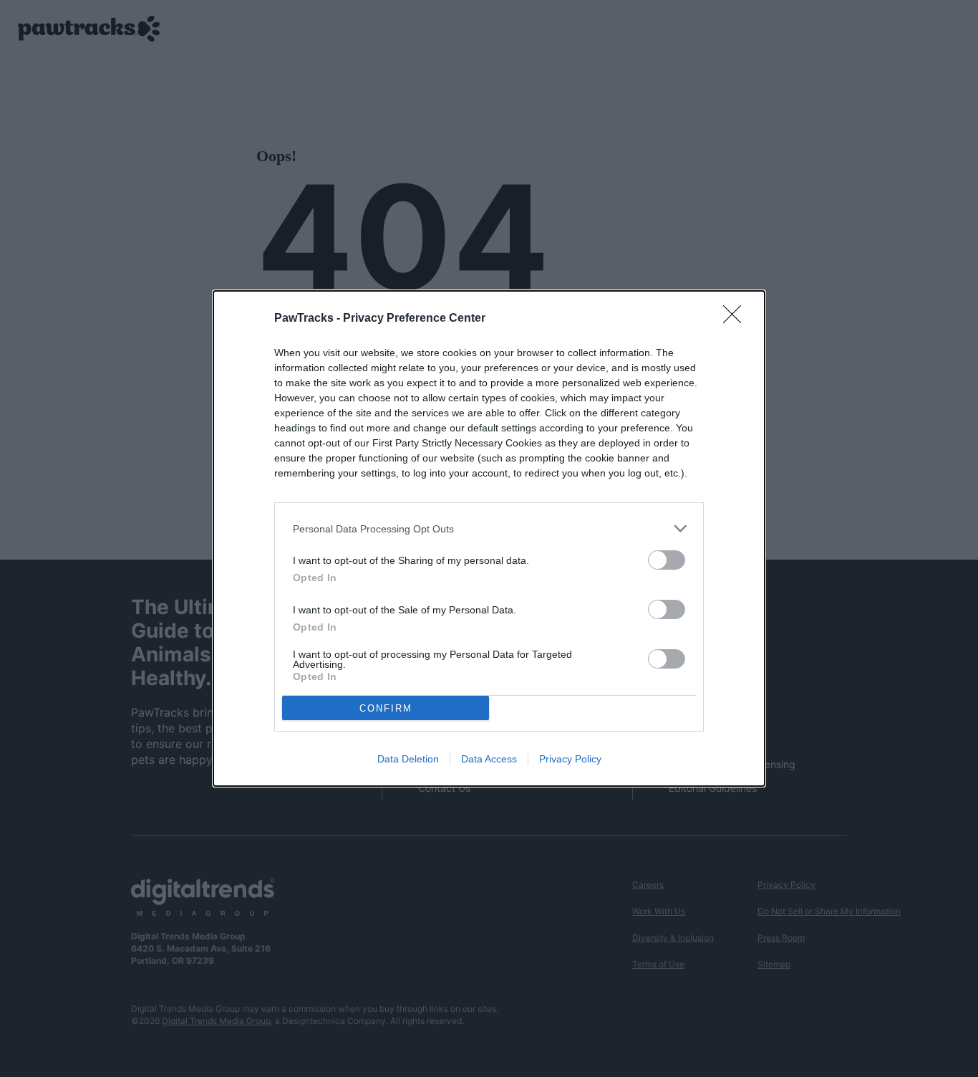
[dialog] (489, 538)
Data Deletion (408, 759)
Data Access (489, 759)
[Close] (736, 318)
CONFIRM (385, 708)
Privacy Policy (570, 759)
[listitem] (489, 528)
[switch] (666, 560)
